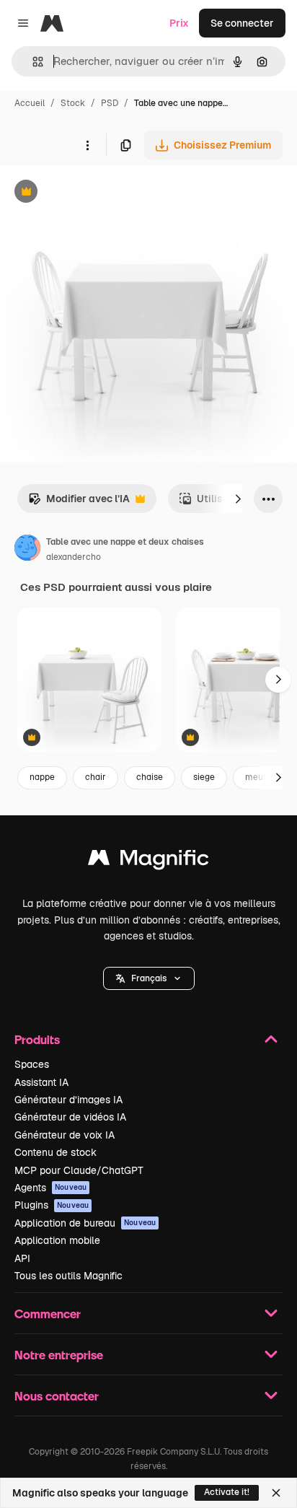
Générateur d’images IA (68, 1099)
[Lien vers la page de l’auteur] (27, 550)
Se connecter (242, 23)
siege (204, 777)
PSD (109, 103)
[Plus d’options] (87, 145)
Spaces (31, 1064)
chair (95, 777)
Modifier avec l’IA (79, 502)
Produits (37, 1039)
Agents (50, 1187)
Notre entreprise (58, 1354)
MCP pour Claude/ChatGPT (78, 1170)
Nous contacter (56, 1395)
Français (149, 978)
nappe (42, 777)
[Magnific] (148, 861)
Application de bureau (85, 1223)
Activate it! (226, 1492)
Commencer (47, 1313)
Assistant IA (41, 1082)
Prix (179, 23)
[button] (149, 978)
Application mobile (57, 1240)
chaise (149, 777)
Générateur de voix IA (64, 1134)
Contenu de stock (55, 1152)
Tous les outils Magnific (68, 1275)
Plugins (51, 1204)
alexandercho (73, 557)
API (22, 1258)
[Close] (276, 1493)
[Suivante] (238, 498)
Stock (73, 103)
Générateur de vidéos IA (70, 1116)
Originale (95, 193)
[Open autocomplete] (32, 61)
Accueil (29, 103)
